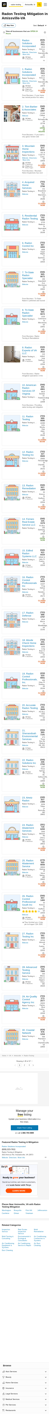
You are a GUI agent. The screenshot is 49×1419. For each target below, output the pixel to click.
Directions (33, 52)
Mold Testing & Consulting (8, 1237)
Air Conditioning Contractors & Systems (40, 1238)
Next (33, 1065)
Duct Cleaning (7, 1250)
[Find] (39, 4)
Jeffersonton (42, 1210)
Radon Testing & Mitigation (32, 49)
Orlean (16, 1213)
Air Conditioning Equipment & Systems (8, 1245)
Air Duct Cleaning (37, 1244)
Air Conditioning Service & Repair (24, 1244)
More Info (26, 54)
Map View (10, 25)
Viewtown (29, 1213)
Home (4, 1056)
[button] (45, 4)
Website (25, 52)
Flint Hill (29, 1210)
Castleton (5, 1213)
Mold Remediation (38, 1230)
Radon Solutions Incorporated (29, 43)
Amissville (17, 1056)
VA (10, 1056)
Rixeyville (17, 1210)
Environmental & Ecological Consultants (24, 1238)
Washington (6, 1210)
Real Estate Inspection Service (22, 1232)
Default (41, 25)
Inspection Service (6, 1230)
